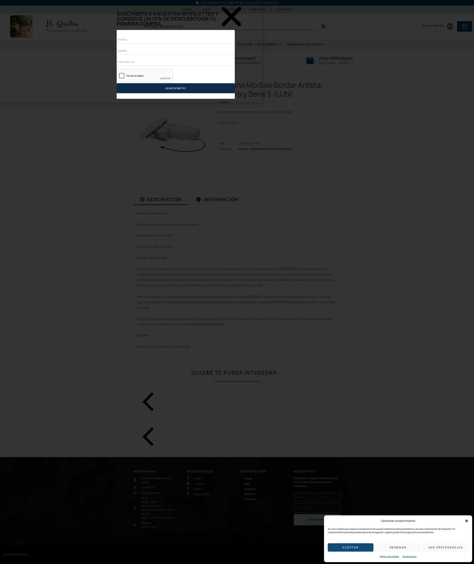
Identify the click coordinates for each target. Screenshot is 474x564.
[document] (237, 282)
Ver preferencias (445, 547)
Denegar (398, 547)
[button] (466, 521)
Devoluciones (409, 556)
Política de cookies (389, 556)
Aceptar (350, 547)
